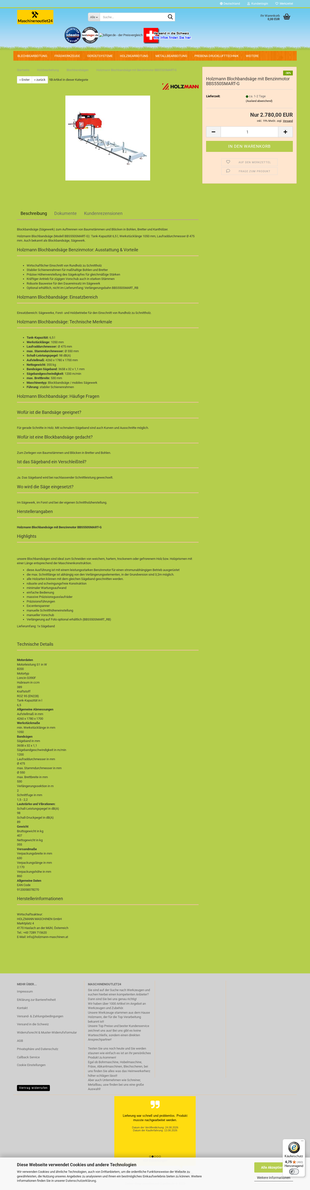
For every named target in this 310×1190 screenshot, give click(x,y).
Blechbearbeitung (32, 56)
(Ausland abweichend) (259, 101)
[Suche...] (170, 17)
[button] (230, 3)
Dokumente (65, 213)
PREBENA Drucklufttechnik (216, 56)
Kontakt (22, 1008)
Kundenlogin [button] (259, 3)
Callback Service (28, 1057)
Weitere (252, 56)
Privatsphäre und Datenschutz (37, 1049)
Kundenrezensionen (103, 213)
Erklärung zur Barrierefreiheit (36, 1000)
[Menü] (302, 1142)
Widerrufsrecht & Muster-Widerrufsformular (47, 1032)
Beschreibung (34, 213)
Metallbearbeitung (171, 56)
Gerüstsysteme (100, 56)
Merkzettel (285, 3)
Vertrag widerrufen (33, 1088)
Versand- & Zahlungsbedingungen (40, 1016)
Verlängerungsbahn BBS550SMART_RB (111, 288)
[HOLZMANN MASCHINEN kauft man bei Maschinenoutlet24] (49, 17)
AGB (20, 1041)
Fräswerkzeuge (67, 56)
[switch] (294, 1171)
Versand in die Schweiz (33, 1024)
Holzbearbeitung (134, 56)
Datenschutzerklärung (81, 1180)
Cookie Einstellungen (31, 1065)
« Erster (24, 80)
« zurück (40, 80)
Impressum (25, 991)
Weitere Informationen (273, 1178)
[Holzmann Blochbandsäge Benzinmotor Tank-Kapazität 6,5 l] (107, 138)
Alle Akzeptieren (274, 1167)
